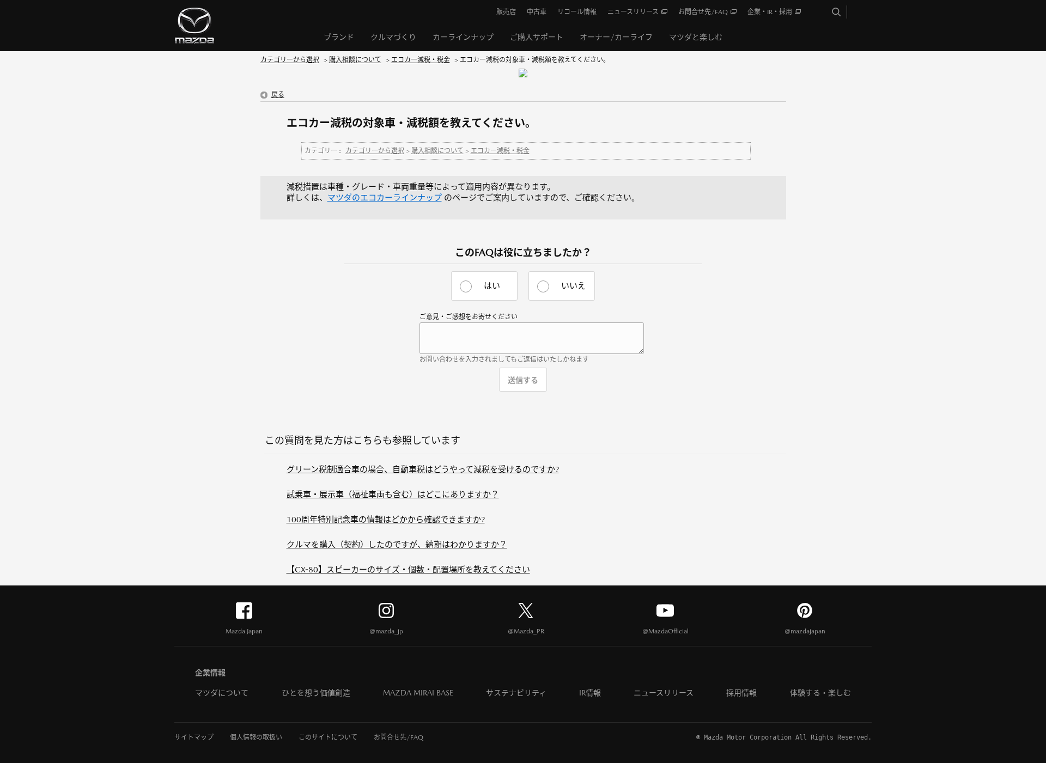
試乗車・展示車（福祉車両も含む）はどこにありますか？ (393, 494)
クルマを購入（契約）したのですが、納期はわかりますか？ (397, 544)
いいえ (573, 285)
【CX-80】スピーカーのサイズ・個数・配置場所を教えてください (408, 569)
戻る (277, 95)
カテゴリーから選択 (289, 60)
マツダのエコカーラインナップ (384, 197)
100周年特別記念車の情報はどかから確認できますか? (386, 519)
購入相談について (355, 60)
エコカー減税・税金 (420, 60)
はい (492, 285)
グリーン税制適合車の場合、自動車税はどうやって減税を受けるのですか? (423, 469)
